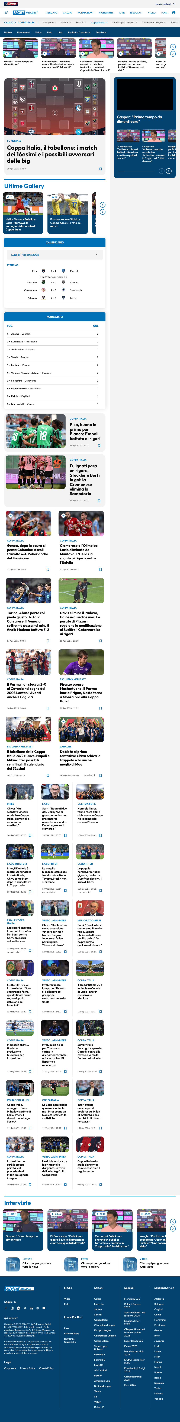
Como (157, 1314)
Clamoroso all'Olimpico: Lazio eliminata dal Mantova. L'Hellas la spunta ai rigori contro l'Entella (79, 553)
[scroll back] (173, 47)
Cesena (74, 282)
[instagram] (12, 1308)
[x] (25, 1308)
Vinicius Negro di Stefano (25, 372)
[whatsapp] (18, 1308)
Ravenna (46, 372)
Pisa (34, 271)
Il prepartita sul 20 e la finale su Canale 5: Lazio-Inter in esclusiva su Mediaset (90, 991)
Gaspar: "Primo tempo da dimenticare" (139, 119)
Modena (30, 349)
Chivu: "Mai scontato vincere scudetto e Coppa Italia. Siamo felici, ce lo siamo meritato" (18, 817)
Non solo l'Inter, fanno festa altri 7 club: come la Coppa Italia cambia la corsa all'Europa (90, 815)
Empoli (74, 271)
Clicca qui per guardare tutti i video (154, 1264)
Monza (24, 357)
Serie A (98, 1309)
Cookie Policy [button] (46, 1368)
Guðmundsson (19, 388)
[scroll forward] (173, 54)
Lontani (15, 364)
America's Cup (102, 1380)
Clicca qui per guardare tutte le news (36, 1264)
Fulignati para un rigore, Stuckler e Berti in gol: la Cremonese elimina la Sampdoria (85, 479)
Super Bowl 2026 (133, 1340)
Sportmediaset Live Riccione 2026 (134, 1314)
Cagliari (25, 396)
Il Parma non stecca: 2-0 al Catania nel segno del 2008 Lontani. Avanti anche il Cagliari (26, 690)
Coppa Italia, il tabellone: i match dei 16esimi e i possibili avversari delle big (52, 154)
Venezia (26, 333)
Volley (97, 1401)
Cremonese (30, 290)
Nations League (102, 1386)
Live (66, 1328)
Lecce (73, 298)
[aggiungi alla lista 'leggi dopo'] (100, 169)
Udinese (158, 1393)
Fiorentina (35, 388)
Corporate (10, 1368)
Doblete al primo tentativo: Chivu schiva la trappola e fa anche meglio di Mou (80, 757)
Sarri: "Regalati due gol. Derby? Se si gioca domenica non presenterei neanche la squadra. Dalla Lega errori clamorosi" (54, 818)
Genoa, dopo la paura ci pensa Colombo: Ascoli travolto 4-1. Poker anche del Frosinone (27, 551)
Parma (26, 364)
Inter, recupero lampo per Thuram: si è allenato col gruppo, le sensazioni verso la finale (54, 993)
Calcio (97, 1298)
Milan (157, 1356)
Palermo (32, 298)
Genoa (30, 404)
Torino (157, 1388)
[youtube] (44, 1308)
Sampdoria (76, 290)
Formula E (99, 1359)
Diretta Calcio (71, 1333)
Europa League (102, 1330)
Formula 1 (99, 1354)
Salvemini (16, 380)
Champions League (104, 1325)
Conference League (105, 1335)
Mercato (99, 1304)
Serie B (98, 1314)
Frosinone (31, 341)
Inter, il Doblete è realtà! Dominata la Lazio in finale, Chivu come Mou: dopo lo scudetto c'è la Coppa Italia (19, 877)
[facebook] (6, 1308)
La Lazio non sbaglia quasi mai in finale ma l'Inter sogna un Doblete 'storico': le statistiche (54, 1111)
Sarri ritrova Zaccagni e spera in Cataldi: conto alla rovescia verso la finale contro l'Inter (90, 1051)
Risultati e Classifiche (70, 1340)
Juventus (159, 1340)
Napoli (157, 1367)
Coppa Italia (101, 1319)
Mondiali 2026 (132, 1298)
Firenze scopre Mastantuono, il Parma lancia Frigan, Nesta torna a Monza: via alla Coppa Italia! (81, 692)
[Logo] (25, 13)
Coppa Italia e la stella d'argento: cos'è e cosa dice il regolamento (89, 1166)
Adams (15, 333)
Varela (14, 357)
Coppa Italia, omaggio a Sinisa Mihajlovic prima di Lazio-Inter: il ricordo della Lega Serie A (19, 1113)
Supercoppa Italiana (100, 1348)
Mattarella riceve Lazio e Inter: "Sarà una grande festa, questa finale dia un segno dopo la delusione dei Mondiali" (19, 995)
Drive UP (99, 1407)
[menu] (6, 13)
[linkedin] (31, 1308)
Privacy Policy (27, 1368)
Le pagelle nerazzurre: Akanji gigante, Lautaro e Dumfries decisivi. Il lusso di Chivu (90, 875)
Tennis (97, 1391)
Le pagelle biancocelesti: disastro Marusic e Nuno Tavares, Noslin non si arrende (54, 875)
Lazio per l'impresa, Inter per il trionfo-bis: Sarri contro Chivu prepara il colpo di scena (19, 934)
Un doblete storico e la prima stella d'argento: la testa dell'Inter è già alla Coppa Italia (54, 1167)
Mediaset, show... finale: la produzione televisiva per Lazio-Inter (18, 1051)
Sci (95, 1396)
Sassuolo (32, 282)
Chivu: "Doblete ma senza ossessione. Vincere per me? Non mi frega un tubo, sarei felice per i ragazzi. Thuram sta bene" (54, 935)
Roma (157, 1377)
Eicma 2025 (130, 1346)
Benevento (30, 380)
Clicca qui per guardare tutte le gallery (95, 1264)
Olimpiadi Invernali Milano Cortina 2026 (134, 1332)
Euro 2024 (130, 1385)
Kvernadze (17, 341)
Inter (157, 1335)
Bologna (158, 1304)
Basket (98, 1375)
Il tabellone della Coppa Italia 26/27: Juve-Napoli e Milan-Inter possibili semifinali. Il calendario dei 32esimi (28, 760)
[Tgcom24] (11, 4)
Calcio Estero (101, 1340)
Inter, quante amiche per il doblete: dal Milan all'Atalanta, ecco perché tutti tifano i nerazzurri (89, 1113)
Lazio (157, 1346)
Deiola (14, 396)
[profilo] (173, 13)
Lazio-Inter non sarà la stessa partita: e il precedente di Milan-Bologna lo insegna (17, 1169)
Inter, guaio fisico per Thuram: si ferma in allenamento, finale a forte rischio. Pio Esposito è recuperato (54, 1055)
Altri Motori (100, 1370)
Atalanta (159, 1298)
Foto (66, 1304)
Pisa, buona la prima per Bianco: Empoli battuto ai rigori (85, 431)
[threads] (37, 1308)
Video (67, 1298)
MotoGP (98, 1365)
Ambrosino (17, 349)
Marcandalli (17, 404)
